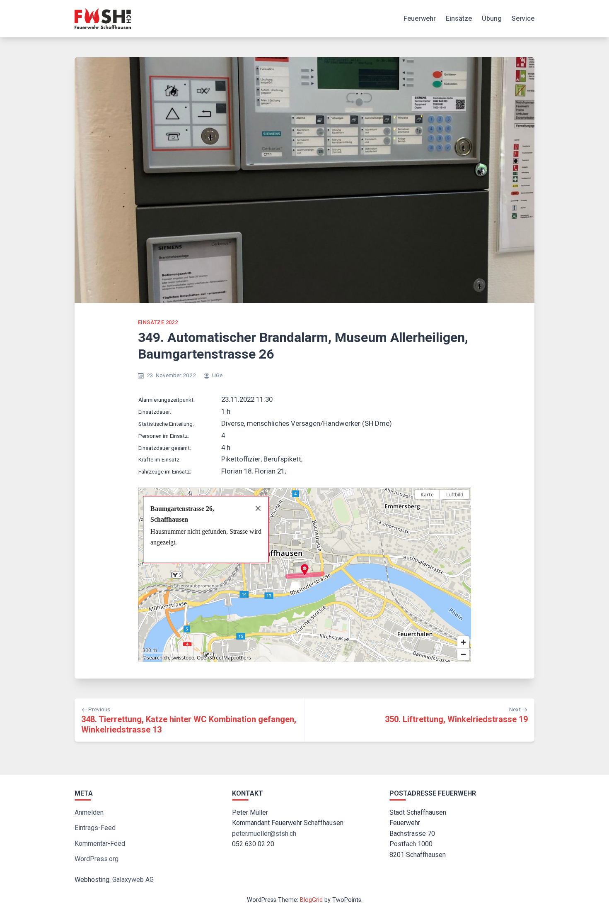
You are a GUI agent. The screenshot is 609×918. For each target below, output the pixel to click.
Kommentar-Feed (100, 843)
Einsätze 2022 (158, 322)
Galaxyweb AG (133, 880)
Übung (492, 18)
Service (523, 18)
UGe (217, 375)
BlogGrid (311, 899)
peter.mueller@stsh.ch (264, 833)
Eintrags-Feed (95, 828)
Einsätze (459, 18)
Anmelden (89, 812)
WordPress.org (96, 859)
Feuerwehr (420, 18)
